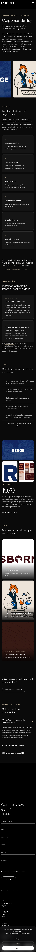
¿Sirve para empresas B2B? (13, 753)
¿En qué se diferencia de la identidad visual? (13, 721)
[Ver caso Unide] (18, 600)
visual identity (9, 343)
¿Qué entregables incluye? (13, 745)
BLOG (3, 917)
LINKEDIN (4, 923)
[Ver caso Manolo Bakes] (18, 641)
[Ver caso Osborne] (18, 559)
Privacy (26, 871)
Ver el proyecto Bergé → (9, 512)
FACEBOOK (5, 925)
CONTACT (5, 912)
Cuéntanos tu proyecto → (13, 689)
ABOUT (4, 914)
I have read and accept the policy (15, 871)
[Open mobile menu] (33, 3)
